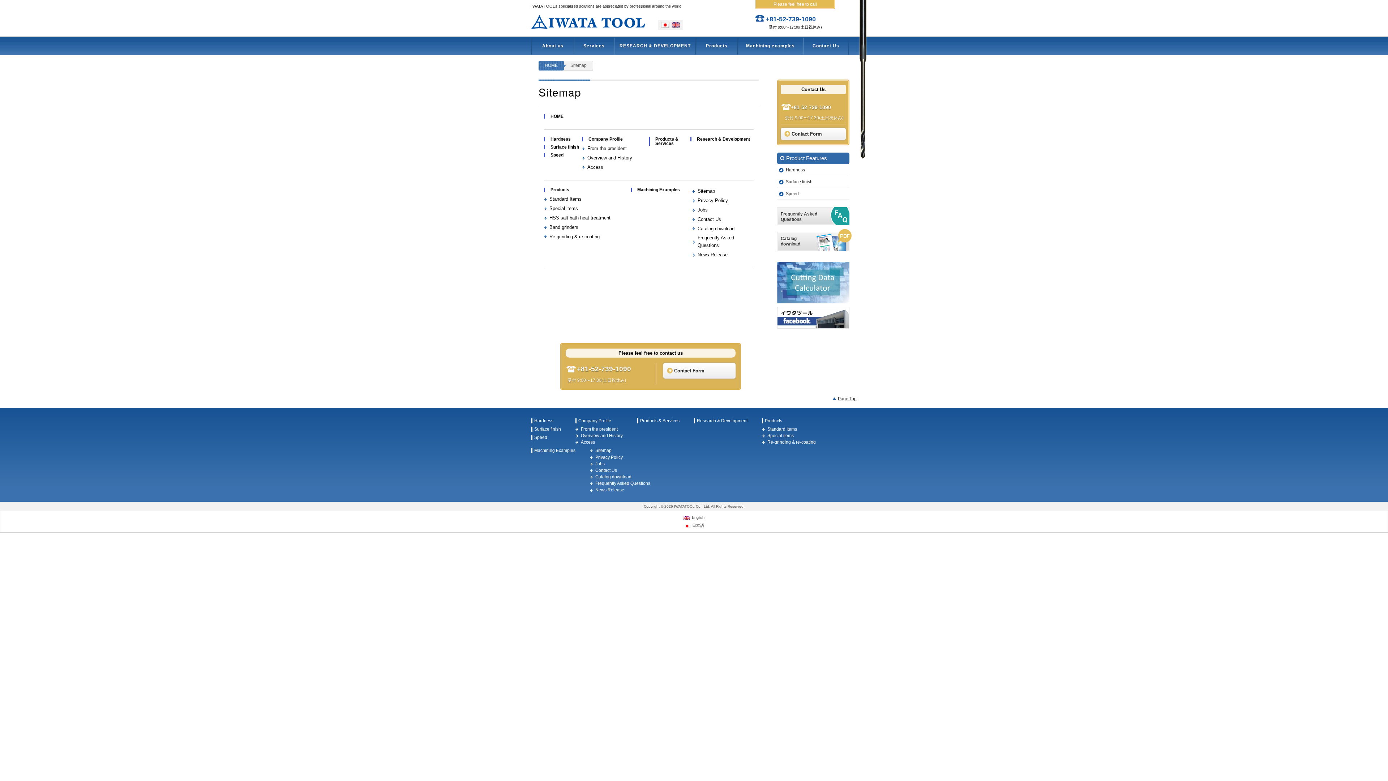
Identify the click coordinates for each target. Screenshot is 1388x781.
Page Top (847, 398)
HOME (551, 65)
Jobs (703, 210)
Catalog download (716, 228)
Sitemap (706, 191)
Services (594, 45)
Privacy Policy (713, 200)
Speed (557, 155)
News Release (713, 254)
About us (553, 45)
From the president (607, 148)
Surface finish (565, 147)
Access (595, 167)
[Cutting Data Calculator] (813, 282)
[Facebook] (813, 318)
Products (717, 45)
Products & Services (666, 141)
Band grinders (563, 227)
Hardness (561, 139)
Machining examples (770, 45)
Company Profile (605, 139)
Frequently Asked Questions (622, 483)
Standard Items (565, 199)
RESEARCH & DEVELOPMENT (655, 45)
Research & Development (723, 139)
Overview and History (609, 158)
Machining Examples (658, 189)
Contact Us (826, 45)
